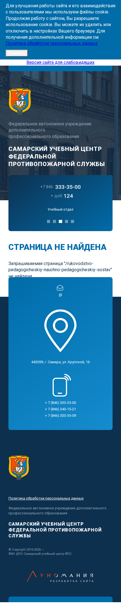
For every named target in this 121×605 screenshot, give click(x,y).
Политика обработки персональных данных (52, 43)
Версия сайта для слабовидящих (60, 62)
